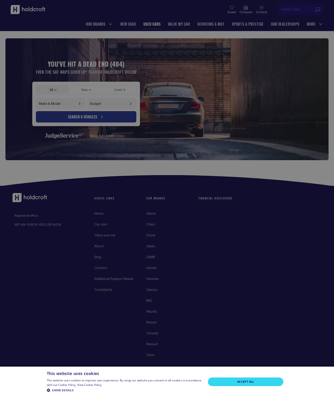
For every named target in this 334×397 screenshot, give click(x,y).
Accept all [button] (245, 382)
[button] (124, 390)
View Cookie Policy (89, 385)
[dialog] (167, 382)
